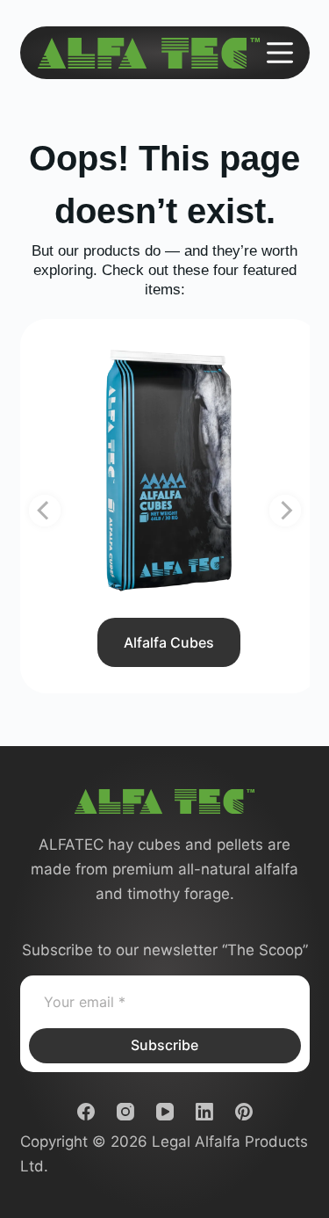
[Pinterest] (244, 1111)
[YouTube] (165, 1111)
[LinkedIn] (204, 1111)
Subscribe (164, 1045)
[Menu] (280, 53)
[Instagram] (125, 1111)
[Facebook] (86, 1111)
